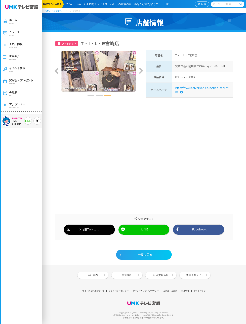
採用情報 (185, 291)
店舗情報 (58, 11)
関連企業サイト (195, 275)
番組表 (202, 4)
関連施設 (127, 275)
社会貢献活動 (161, 275)
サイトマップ (200, 291)
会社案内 (93, 275)
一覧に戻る (145, 254)
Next (141, 71)
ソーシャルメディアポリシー (146, 291)
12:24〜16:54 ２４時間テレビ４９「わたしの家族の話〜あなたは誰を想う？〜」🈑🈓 (118, 4)
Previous (56, 71)
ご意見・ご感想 (170, 291)
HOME (47, 11)
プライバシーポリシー (119, 291)
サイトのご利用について (93, 291)
